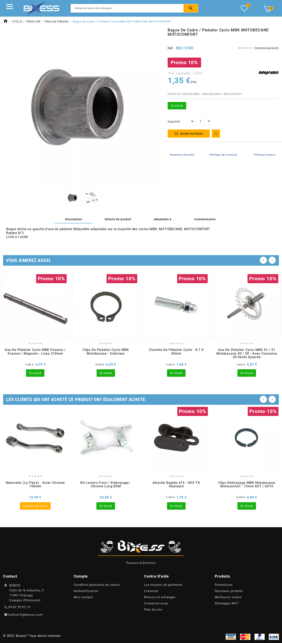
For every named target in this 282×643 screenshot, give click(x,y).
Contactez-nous (156, 603)
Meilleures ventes (228, 597)
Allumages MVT (227, 603)
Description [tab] (73, 219)
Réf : (172, 48)
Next (155, 107)
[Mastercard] (245, 636)
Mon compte (83, 597)
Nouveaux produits (229, 591)
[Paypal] (260, 636)
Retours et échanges (159, 597)
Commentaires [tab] (205, 219)
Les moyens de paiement (163, 585)
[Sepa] (274, 636)
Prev (8, 107)
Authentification (86, 591)
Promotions (224, 585)
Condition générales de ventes (97, 585)
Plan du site (153, 609)
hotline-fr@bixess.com (25, 615)
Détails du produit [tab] (118, 219)
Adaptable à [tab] (163, 219)
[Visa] (231, 636)
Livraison (151, 591)
